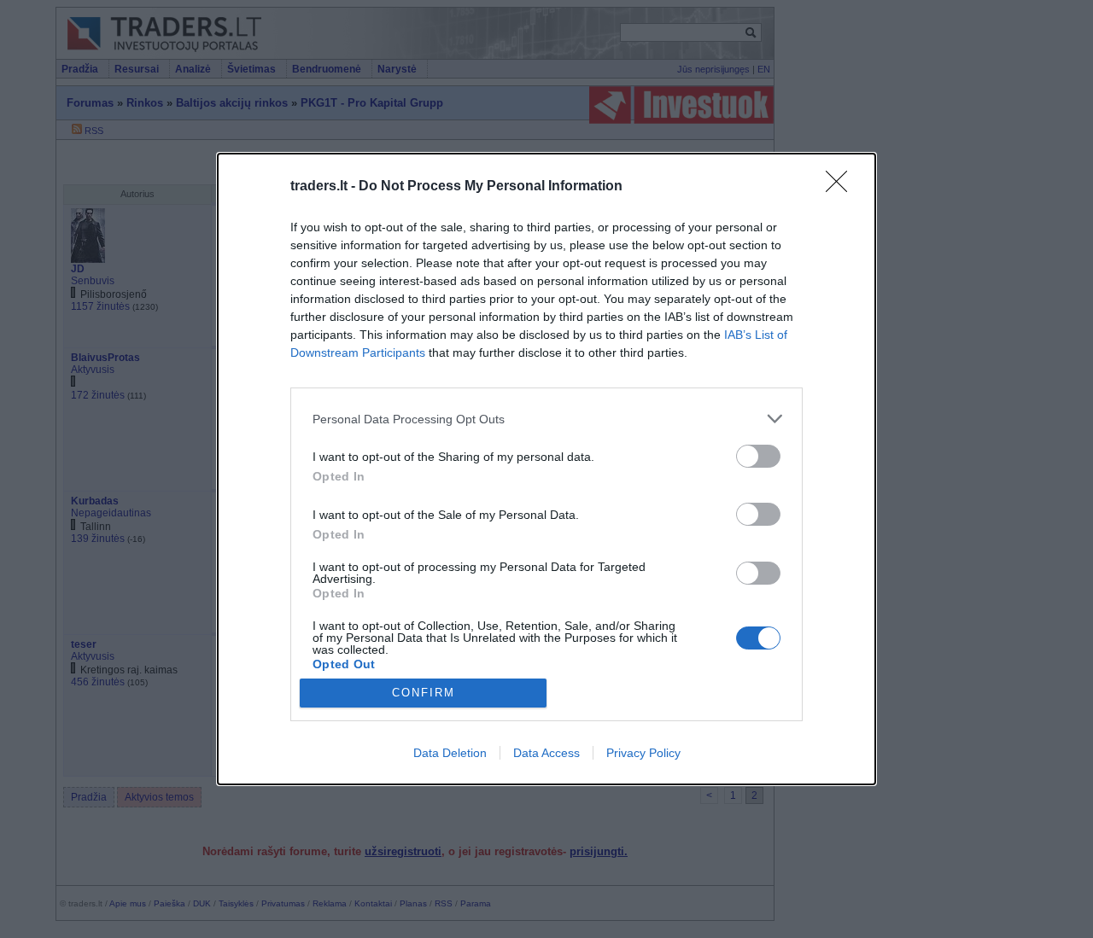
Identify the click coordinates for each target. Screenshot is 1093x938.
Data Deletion (450, 753)
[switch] (758, 456)
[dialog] (546, 469)
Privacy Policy (643, 753)
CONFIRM (423, 692)
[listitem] (546, 419)
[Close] (842, 187)
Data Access (546, 753)
